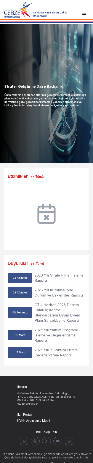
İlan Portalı (24, 414)
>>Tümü (37, 176)
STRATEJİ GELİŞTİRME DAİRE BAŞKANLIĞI (50, 14)
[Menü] (84, 13)
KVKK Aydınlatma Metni (33, 420)
